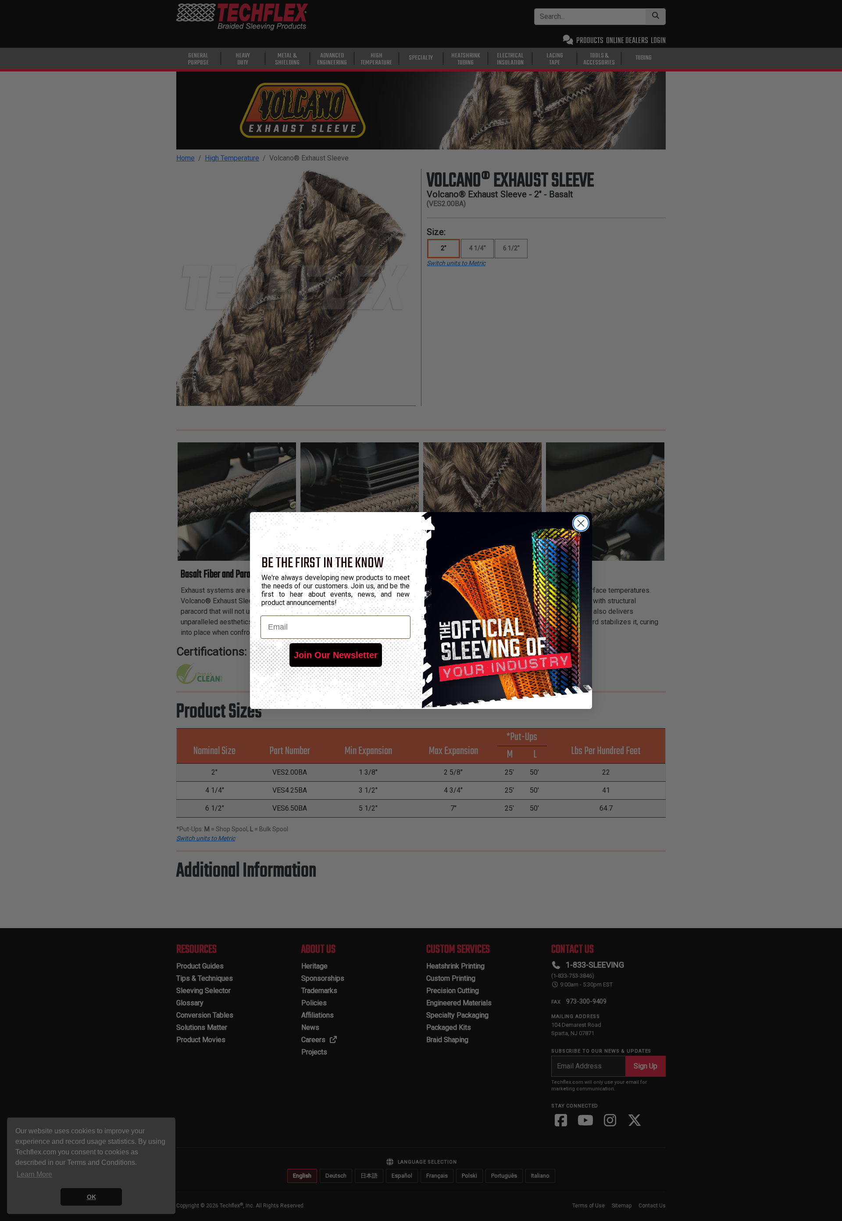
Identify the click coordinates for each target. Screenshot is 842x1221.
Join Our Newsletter (336, 655)
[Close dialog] (581, 523)
